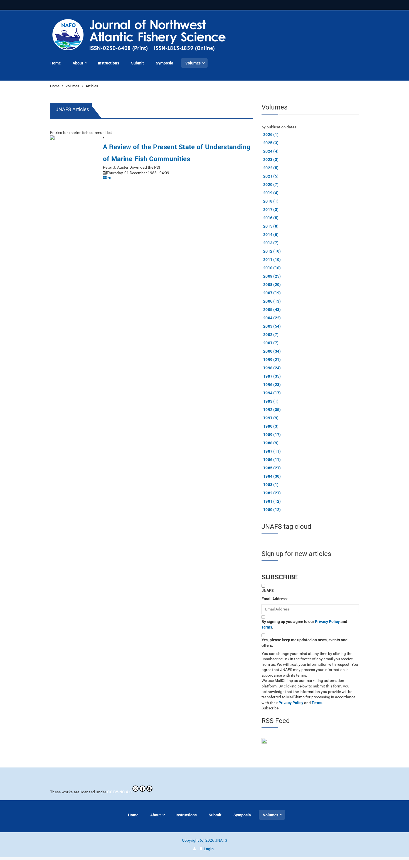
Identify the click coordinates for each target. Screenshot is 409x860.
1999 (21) (272, 359)
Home (55, 85)
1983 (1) (271, 484)
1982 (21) (272, 492)
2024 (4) (271, 151)
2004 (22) (272, 317)
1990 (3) (271, 426)
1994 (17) (272, 392)
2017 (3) (271, 209)
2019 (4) (271, 192)
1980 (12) (272, 509)
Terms (267, 627)
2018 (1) (271, 201)
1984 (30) (272, 476)
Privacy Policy (327, 621)
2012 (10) (272, 251)
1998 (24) (272, 367)
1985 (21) (272, 467)
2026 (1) (271, 134)
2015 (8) (271, 226)
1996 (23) (272, 384)
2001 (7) (271, 342)
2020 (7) (271, 184)
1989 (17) (272, 434)
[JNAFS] (139, 35)
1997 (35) (272, 376)
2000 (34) (272, 351)
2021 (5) (271, 176)
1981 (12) (272, 501)
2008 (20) (272, 284)
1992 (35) (272, 409)
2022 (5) (271, 167)
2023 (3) (271, 159)
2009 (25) (272, 276)
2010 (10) (272, 267)
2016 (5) (271, 217)
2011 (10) (272, 259)
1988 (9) (271, 442)
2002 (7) (271, 334)
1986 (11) (272, 459)
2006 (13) (272, 301)
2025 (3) (271, 142)
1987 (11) (272, 451)
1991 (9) (271, 417)
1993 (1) (271, 401)
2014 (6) (271, 234)
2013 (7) (271, 242)
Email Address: (275, 598)
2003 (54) (272, 326)
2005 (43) (272, 309)
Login (209, 848)
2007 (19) (272, 292)
